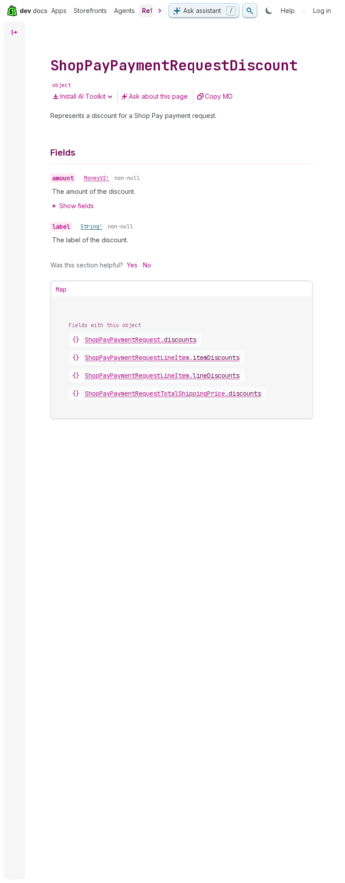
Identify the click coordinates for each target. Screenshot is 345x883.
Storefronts (90, 10)
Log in (322, 10)
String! (91, 226)
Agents (124, 10)
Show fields (76, 206)
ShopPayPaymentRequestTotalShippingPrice (173, 393)
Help (288, 10)
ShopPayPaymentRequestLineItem (162, 358)
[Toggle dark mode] (269, 11)
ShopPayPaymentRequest (140, 340)
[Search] (249, 10)
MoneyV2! (96, 178)
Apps (58, 10)
